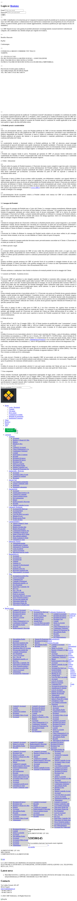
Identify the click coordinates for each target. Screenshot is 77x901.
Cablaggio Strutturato (15, 507)
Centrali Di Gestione (19, 476)
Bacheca (7, 422)
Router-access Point (19, 518)
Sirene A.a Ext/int (18, 464)
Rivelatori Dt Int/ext (19, 458)
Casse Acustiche (18, 549)
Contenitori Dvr (18, 579)
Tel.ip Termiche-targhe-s (20, 597)
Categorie (8, 435)
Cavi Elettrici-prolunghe (20, 482)
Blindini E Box (17, 444)
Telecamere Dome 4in (20, 603)
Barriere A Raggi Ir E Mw (21, 440)
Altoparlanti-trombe (19, 543)
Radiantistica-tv (14, 554)
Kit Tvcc (15, 588)
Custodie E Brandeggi (20, 581)
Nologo (70, 664)
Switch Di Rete (18, 520)
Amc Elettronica (35, 610)
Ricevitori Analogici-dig (20, 570)
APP (6, 425)
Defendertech (55, 639)
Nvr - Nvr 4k (17, 590)
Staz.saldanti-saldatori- (20, 536)
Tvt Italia (73, 675)
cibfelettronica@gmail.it (37, 339)
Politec (72, 670)
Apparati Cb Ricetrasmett (21, 565)
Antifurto (12, 436)
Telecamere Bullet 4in (20, 601)
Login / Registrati (14, 407)
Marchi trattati (9, 608)
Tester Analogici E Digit (20, 538)
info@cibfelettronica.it (8, 889)
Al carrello (31, 847)
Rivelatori (16, 478)
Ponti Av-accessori (19, 594)
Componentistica (14, 521)
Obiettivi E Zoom (18, 592)
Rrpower (73, 673)
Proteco (72, 672)
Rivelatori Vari (17, 462)
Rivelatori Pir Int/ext (19, 460)
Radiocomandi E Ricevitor (21, 502)
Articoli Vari (13, 480)
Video (7, 420)
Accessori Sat (17, 559)
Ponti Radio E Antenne (20, 454)
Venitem (73, 677)
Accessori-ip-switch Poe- (21, 576)
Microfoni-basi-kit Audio (21, 552)
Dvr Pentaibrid (17, 585)
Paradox (70, 668)
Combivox (72, 614)
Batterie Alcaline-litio (19, 527)
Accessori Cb (17, 558)
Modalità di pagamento (16, 416)
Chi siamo (12, 411)
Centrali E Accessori (19, 447)
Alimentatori (17, 525)
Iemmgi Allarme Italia (70, 651)
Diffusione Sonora (14, 541)
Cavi (14, 445)
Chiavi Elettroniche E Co (21, 449)
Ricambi (15, 456)
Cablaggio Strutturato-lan (57, 612)
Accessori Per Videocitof (21, 673)
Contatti (15, 453)
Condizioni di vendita (15, 414)
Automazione (13, 489)
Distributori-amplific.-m (20, 583)
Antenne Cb (17, 563)
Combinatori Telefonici (20, 451)
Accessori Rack (18, 511)
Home (7, 405)
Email (3, 10)
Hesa (69, 648)
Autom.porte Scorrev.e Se (21, 492)
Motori (15, 500)
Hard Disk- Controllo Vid (21, 587)
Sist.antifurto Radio (19, 465)
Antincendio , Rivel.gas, (16, 471)
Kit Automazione (18, 498)
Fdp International (72, 645)
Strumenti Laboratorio (20, 487)
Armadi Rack (17, 512)
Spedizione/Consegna (16, 418)
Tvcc (10, 574)
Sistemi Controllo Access (21, 505)
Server (7, 424)
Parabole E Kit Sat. (19, 568)
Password (4, 12)
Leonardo (71, 657)
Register (14, 6)
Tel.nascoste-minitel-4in (20, 599)
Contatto (11, 409)
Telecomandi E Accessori (21, 572)
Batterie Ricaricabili (19, 529)
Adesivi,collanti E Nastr (20, 523)
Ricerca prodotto (6, 387)
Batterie (15, 442)
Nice (69, 663)
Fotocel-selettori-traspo (20, 496)
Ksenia (70, 655)
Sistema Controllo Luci (20, 467)
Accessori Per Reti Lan (20, 509)
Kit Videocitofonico (59, 637)
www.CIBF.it (35, 187)
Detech (49, 641)
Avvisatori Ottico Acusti (20, 474)
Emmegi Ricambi (52, 643)
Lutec (70, 659)
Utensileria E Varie (19, 539)
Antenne (15, 561)
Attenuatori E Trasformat (21, 547)
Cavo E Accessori (18, 550)
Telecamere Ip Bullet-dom (21, 605)
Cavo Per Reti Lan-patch (21, 514)
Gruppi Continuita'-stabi (20, 483)
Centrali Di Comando (19, 494)
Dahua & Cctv (72, 616)
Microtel (71, 661)
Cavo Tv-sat (17, 567)
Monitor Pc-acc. (18, 516)
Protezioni (16, 485)
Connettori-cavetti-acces (20, 532)
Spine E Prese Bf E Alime (21, 534)
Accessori (16, 438)
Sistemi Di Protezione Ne (21, 469)
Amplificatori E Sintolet (20, 545)
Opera (70, 666)
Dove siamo (12, 413)
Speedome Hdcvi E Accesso (22, 596)
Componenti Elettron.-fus (21, 530)
